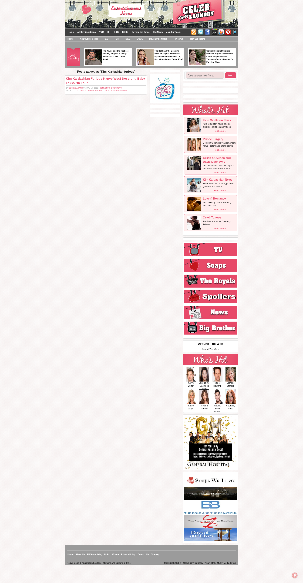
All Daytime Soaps (86, 32)
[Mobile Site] (235, 32)
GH (108, 32)
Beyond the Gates (141, 32)
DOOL (125, 32)
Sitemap (155, 554)
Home (71, 32)
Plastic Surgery (213, 139)
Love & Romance (214, 198)
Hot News (158, 32)
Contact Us (143, 554)
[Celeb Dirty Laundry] (151, 14)
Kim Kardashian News (217, 179)
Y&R (101, 32)
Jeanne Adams (76, 88)
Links (107, 554)
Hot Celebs (81, 90)
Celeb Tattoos (212, 217)
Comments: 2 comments (111, 88)
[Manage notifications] (295, 575)
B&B (116, 32)
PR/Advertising (94, 554)
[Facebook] (207, 32)
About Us (80, 554)
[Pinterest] (228, 32)
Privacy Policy (128, 554)
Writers (115, 554)
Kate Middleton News (217, 120)
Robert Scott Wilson (217, 409)
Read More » (220, 131)
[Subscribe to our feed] (221, 32)
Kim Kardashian (119, 90)
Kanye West (104, 90)
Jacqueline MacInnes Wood (204, 386)
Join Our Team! (173, 32)
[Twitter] (200, 32)
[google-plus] (214, 32)
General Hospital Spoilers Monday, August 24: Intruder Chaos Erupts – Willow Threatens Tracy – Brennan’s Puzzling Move (219, 56)
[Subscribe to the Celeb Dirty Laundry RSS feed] (194, 32)
